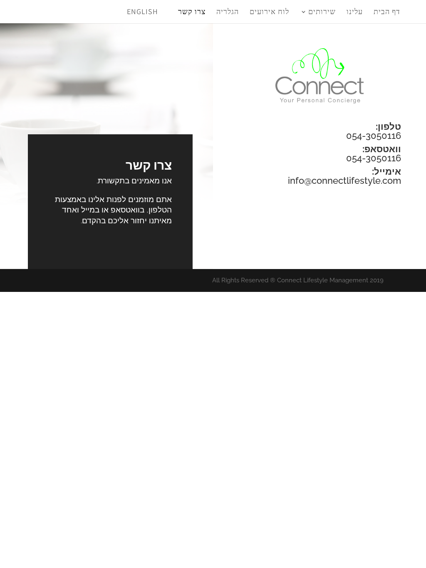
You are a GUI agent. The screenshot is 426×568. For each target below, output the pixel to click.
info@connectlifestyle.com (344, 180)
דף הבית (387, 11)
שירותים (322, 11)
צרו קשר (192, 11)
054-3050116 (373, 135)
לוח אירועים (269, 11)
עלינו (355, 11)
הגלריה (227, 11)
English (142, 11)
